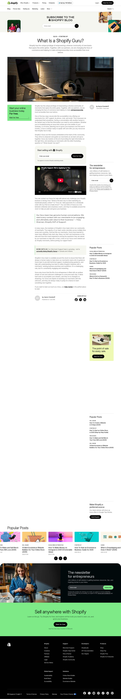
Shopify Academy (68, 656)
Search (109, 9)
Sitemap (54, 694)
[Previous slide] (56, 558)
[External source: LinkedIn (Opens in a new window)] (107, 693)
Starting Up (26, 9)
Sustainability (48, 675)
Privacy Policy (94, 191)
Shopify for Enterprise (107, 656)
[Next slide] (65, 558)
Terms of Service (31, 694)
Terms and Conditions (103, 189)
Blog (8, 9)
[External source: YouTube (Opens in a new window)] (94, 693)
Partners (46, 654)
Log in (97, 3)
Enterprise (52, 3)
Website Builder (67, 678)
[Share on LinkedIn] (84, 299)
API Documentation (87, 651)
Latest (42, 9)
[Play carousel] (60, 558)
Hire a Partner (67, 654)
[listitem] (60, 542)
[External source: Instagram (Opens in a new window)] (98, 693)
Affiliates (46, 656)
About (46, 648)
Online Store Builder (69, 675)
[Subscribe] (77, 26)
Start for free (107, 3)
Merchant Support (68, 648)
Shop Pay (103, 651)
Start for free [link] (77, 156)
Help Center (68, 287)
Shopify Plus (104, 654)
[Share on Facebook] (76, 299)
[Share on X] (80, 299)
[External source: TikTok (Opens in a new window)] (103, 693)
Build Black (47, 678)
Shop (101, 648)
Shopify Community (69, 659)
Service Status (48, 662)
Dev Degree (85, 654)
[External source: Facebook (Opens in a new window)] (84, 693)
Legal (45, 659)
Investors (47, 651)
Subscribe (108, 587)
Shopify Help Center (69, 651)
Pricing (44, 3)
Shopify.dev (85, 648)
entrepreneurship (77, 110)
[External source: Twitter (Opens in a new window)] (89, 693)
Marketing (35, 9)
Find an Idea (16, 9)
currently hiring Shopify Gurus (46, 251)
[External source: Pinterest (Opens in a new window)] (112, 693)
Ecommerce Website (69, 681)
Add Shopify (95, 517)
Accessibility (48, 681)
